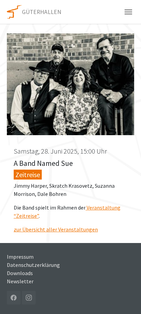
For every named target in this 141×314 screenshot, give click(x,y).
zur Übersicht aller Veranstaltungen (56, 229)
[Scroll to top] (126, 299)
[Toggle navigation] (128, 12)
